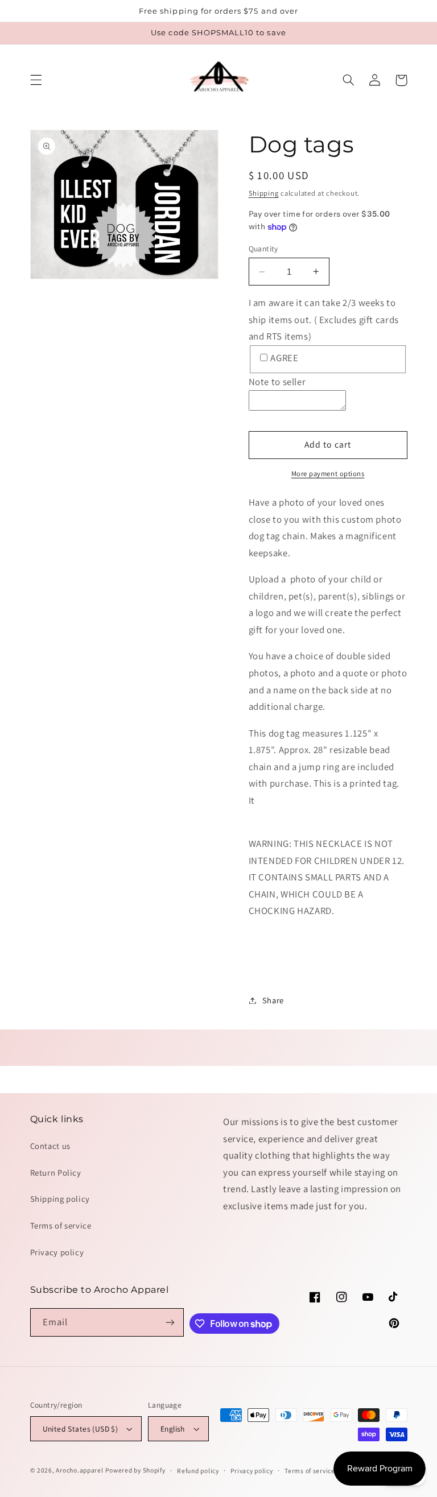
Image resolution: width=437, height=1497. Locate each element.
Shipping (264, 193)
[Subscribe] (170, 1322)
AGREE (284, 357)
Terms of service (61, 1225)
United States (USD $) (80, 1429)
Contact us (50, 1145)
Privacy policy (57, 1252)
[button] (36, 80)
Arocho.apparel (79, 1470)
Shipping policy (60, 1198)
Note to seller (277, 381)
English (172, 1429)
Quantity (263, 248)
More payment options (328, 473)
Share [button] (273, 1000)
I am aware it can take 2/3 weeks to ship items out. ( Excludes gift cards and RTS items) (324, 319)
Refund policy (198, 1470)
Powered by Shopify (135, 1470)
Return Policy (55, 1172)
